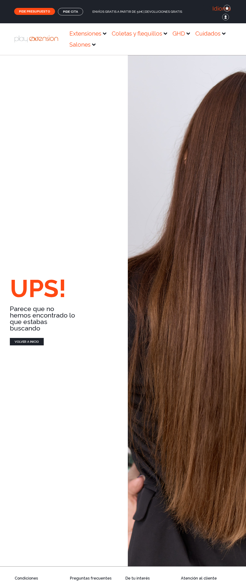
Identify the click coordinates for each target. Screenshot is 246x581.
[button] (219, 8)
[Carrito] (227, 8)
